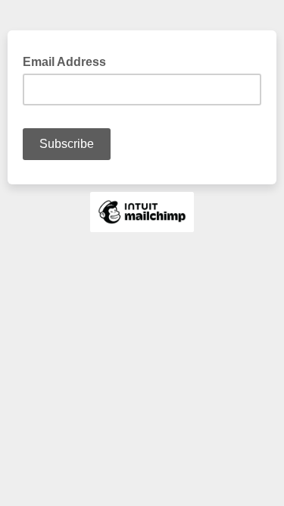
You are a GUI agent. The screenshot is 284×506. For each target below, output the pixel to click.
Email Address (69, 60)
